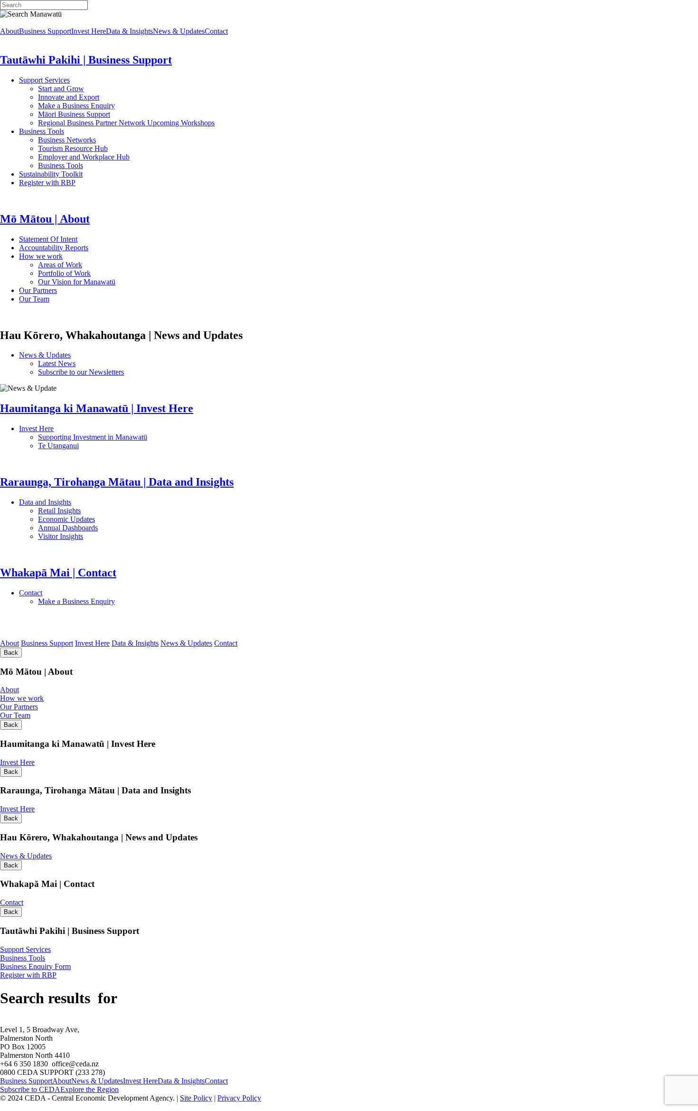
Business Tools (71, 131)
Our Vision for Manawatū (138, 282)
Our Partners (80, 290)
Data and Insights (92, 502)
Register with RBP (47, 183)
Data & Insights (135, 643)
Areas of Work (87, 265)
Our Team (71, 299)
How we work (83, 256)
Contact (56, 593)
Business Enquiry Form (35, 966)
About (9, 643)
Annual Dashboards (98, 528)
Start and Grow (61, 89)
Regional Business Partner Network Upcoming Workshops (126, 123)
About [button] (9, 31)
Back (11, 652)
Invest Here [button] (88, 31)
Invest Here (80, 428)
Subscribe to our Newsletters (81, 372)
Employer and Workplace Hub (84, 157)
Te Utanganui (58, 446)
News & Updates (94, 355)
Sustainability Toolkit (51, 174)
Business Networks (97, 140)
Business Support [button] (45, 31)
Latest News (92, 363)
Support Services (75, 80)
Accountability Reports (84, 248)
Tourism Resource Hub (73, 148)
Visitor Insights (95, 536)
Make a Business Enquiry (76, 106)
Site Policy (196, 1098)
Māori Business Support (74, 114)
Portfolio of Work (64, 273)
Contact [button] (216, 31)
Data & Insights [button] (129, 31)
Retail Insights (95, 511)
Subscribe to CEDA (30, 1089)
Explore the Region (89, 1089)
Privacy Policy (239, 1098)
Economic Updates (108, 519)
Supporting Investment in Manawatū (151, 437)
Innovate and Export (68, 97)
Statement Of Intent (75, 239)
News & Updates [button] (179, 31)
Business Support (47, 643)
